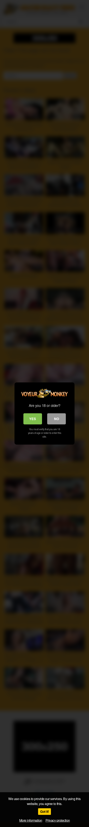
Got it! (44, 811)
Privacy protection (58, 820)
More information (30, 820)
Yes (32, 418)
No (56, 418)
